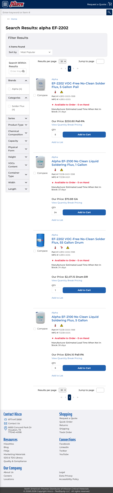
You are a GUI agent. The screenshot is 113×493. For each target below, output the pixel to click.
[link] (61, 68)
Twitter (63, 451)
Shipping (64, 429)
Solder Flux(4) (18, 108)
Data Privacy (66, 476)
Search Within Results (17, 64)
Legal (62, 472)
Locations (9, 479)
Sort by (13, 52)
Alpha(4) (17, 89)
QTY (54, 130)
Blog (6, 447)
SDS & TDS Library (13, 458)
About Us (8, 472)
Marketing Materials (14, 454)
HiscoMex (9, 444)
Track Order (65, 432)
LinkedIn (64, 447)
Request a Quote (68, 418)
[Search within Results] (23, 71)
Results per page (47, 61)
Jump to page (86, 61)
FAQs (6, 451)
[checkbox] (9, 89)
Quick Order (65, 422)
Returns (63, 425)
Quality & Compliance (15, 461)
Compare (42, 95)
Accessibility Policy (69, 479)
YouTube (64, 454)
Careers (8, 476)
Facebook (64, 444)
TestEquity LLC (62, 491)
